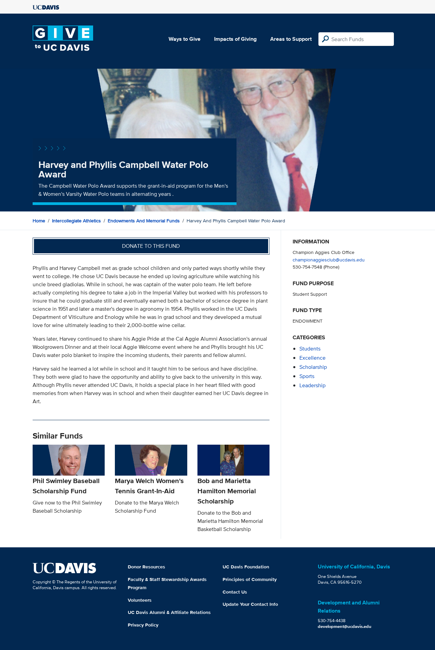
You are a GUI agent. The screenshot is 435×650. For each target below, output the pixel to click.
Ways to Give (185, 39)
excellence (312, 358)
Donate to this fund (151, 246)
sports (306, 376)
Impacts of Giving (235, 39)
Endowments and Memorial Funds (144, 220)
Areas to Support (291, 39)
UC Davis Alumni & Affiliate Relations (169, 612)
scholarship (313, 367)
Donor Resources (146, 566)
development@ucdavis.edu (344, 626)
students (309, 349)
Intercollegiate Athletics (76, 220)
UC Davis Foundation (246, 566)
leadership (312, 385)
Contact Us (235, 591)
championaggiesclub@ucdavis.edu (329, 259)
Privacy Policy (143, 624)
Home (39, 220)
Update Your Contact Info (250, 604)
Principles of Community (250, 579)
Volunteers (140, 600)
